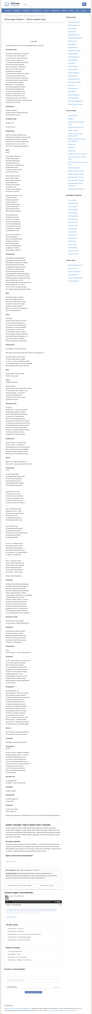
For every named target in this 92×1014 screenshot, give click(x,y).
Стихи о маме (72, 241)
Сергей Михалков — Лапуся (14, 954)
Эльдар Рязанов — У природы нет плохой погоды (19, 960)
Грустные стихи (72, 222)
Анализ (71, 10)
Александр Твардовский (75, 101)
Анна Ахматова (72, 47)
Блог (77, 10)
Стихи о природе (73, 209)
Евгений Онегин (72, 115)
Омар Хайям (71, 91)
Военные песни (72, 268)
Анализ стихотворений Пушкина (48, 909)
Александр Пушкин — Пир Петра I (16, 928)
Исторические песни (74, 271)
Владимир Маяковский (75, 38)
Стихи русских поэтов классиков (32, 913)
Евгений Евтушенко (74, 79)
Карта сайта (74, 1010)
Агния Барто (71, 63)
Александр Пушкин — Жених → (47, 885)
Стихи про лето (72, 235)
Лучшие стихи (55, 10)
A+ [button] (35, 41)
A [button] (30, 41)
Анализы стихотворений (10, 1008)
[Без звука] (56, 902)
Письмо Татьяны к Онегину (76, 171)
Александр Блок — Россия (76, 177)
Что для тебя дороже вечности (15, 951)
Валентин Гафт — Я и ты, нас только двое (17, 957)
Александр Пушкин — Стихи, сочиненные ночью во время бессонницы (24, 934)
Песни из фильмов (73, 281)
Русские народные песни (75, 265)
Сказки (83, 10)
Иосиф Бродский (73, 53)
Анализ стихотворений (32, 909)
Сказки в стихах (73, 254)
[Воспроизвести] (7, 902)
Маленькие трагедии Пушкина (14, 913)
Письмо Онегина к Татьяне (76, 174)
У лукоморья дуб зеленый (76, 127)
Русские (8, 10)
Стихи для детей (73, 203)
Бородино (71, 119)
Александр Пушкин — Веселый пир (16, 931)
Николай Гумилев (73, 98)
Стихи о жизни (72, 206)
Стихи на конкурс (73, 250)
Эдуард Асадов (72, 76)
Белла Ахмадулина (73, 95)
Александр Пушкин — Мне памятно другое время (19, 937)
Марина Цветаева (73, 57)
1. (13, 904)
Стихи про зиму (72, 228)
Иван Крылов (72, 31)
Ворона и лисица (73, 130)
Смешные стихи (73, 238)
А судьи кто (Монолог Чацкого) (77, 154)
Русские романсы (73, 274)
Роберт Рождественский (75, 104)
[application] (33, 901)
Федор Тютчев (72, 41)
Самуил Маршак (73, 69)
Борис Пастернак (73, 66)
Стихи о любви (72, 200)
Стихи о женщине (73, 216)
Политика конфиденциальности (61, 1010)
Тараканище (71, 150)
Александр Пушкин (74, 22)
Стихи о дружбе (72, 213)
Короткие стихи (72, 219)
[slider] (59, 901)
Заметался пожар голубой (76, 189)
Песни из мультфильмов (75, 278)
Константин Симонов (74, 82)
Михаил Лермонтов (74, 25)
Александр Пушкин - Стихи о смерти (15, 909)
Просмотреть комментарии (33, 992)
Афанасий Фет (72, 44)
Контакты (49, 1010)
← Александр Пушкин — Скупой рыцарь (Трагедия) (19, 885)
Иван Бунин (71, 85)
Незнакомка (71, 144)
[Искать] (84, 4)
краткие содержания (24, 1008)
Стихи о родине (72, 247)
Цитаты (64, 10)
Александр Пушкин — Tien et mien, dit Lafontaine (19, 939)
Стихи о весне (72, 232)
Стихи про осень (73, 225)
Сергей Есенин (72, 28)
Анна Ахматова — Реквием (76, 180)
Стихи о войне (72, 244)
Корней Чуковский (73, 72)
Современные (26, 10)
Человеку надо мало (74, 168)
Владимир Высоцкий (74, 50)
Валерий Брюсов (73, 88)
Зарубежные (16, 10)
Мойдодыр (71, 147)
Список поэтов (37, 10)
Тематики (46, 10)
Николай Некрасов (73, 35)
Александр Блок (73, 60)
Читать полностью (11, 861)
